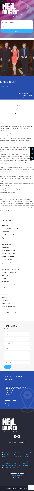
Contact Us (22, 442)
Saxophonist (5, 297)
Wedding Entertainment (8, 316)
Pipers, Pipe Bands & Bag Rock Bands (11, 260)
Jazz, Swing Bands (6, 266)
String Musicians (6, 247)
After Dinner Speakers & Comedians (10, 228)
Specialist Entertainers (7, 263)
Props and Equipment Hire (8, 306)
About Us (14, 441)
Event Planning (5, 281)
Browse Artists (23, 441)
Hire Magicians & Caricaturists (9, 253)
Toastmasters (5, 300)
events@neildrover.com (12, 406)
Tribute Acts (5, 225)
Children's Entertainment (8, 291)
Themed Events (5, 275)
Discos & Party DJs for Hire (8, 250)
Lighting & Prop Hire (7, 310)
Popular (4, 288)
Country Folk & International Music (10, 269)
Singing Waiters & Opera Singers (10, 285)
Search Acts (17, 31)
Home (8, 441)
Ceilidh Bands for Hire (7, 244)
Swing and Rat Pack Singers (9, 272)
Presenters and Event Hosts (9, 235)
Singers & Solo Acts (6, 238)
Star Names (5, 294)
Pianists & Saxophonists (8, 256)
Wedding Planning (6, 303)
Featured (4, 278)
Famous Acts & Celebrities (8, 241)
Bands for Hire (4, 86)
